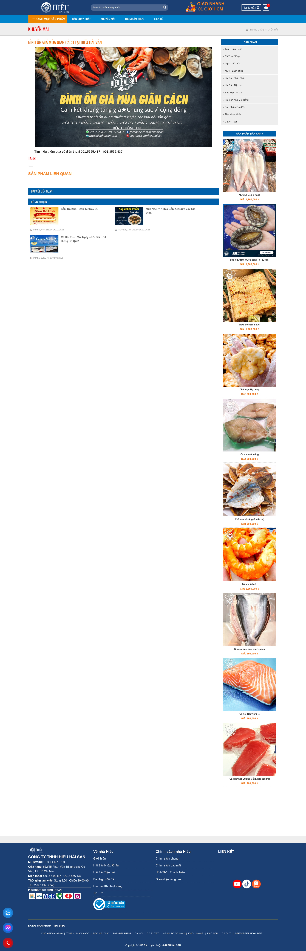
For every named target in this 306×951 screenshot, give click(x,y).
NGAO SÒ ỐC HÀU (174, 933)
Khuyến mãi (108, 19)
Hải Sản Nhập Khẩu (106, 865)
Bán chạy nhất (81, 19)
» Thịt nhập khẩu (232, 114)
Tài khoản (250, 7)
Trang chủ (256, 30)
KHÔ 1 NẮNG (195, 933)
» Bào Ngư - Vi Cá (232, 92)
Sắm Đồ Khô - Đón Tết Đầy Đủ (79, 208)
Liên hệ (158, 19)
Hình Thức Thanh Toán (170, 872)
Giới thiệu (99, 858)
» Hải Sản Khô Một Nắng (235, 100)
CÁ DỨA (226, 933)
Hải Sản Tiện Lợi (104, 872)
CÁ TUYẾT (153, 933)
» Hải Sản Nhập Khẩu (234, 78)
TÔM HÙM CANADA (77, 933)
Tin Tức (98, 893)
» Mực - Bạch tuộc (233, 70)
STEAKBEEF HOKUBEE (248, 933)
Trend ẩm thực (134, 19)
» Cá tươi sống (231, 56)
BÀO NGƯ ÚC (101, 933)
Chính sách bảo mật (168, 865)
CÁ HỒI (139, 933)
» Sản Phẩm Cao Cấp (234, 107)
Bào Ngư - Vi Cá (103, 879)
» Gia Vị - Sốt (230, 121)
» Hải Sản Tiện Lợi (232, 85)
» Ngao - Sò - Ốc (231, 63)
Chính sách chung (167, 858)
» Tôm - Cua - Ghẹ (232, 49)
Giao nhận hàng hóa (168, 879)
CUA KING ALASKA (52, 933)
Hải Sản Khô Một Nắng (107, 886)
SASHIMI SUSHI (122, 933)
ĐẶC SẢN (212, 933)
